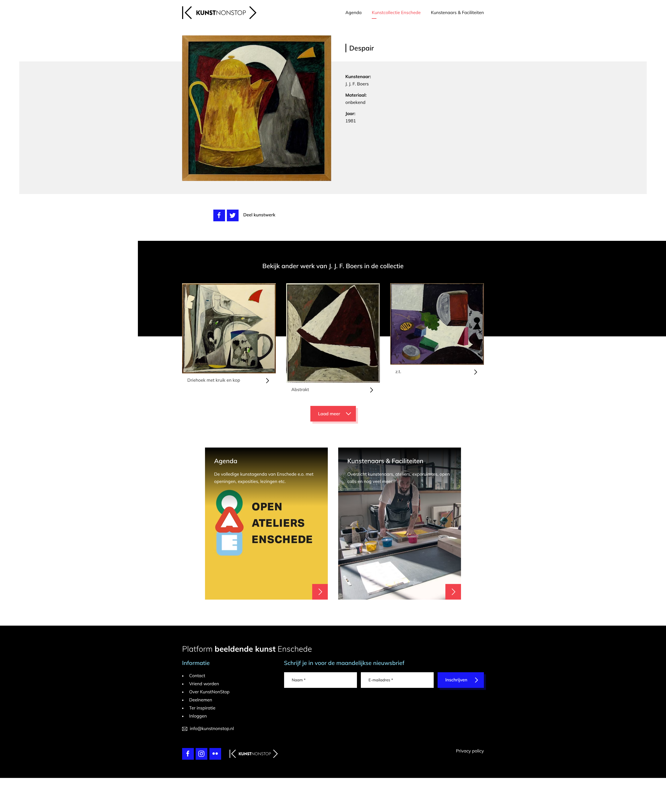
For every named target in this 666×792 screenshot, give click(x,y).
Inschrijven (456, 680)
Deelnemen (200, 700)
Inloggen (198, 716)
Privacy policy (470, 751)
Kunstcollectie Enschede (396, 12)
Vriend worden (204, 684)
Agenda (353, 12)
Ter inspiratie (202, 708)
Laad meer (329, 414)
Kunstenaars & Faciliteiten (457, 12)
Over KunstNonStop (209, 692)
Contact (197, 675)
